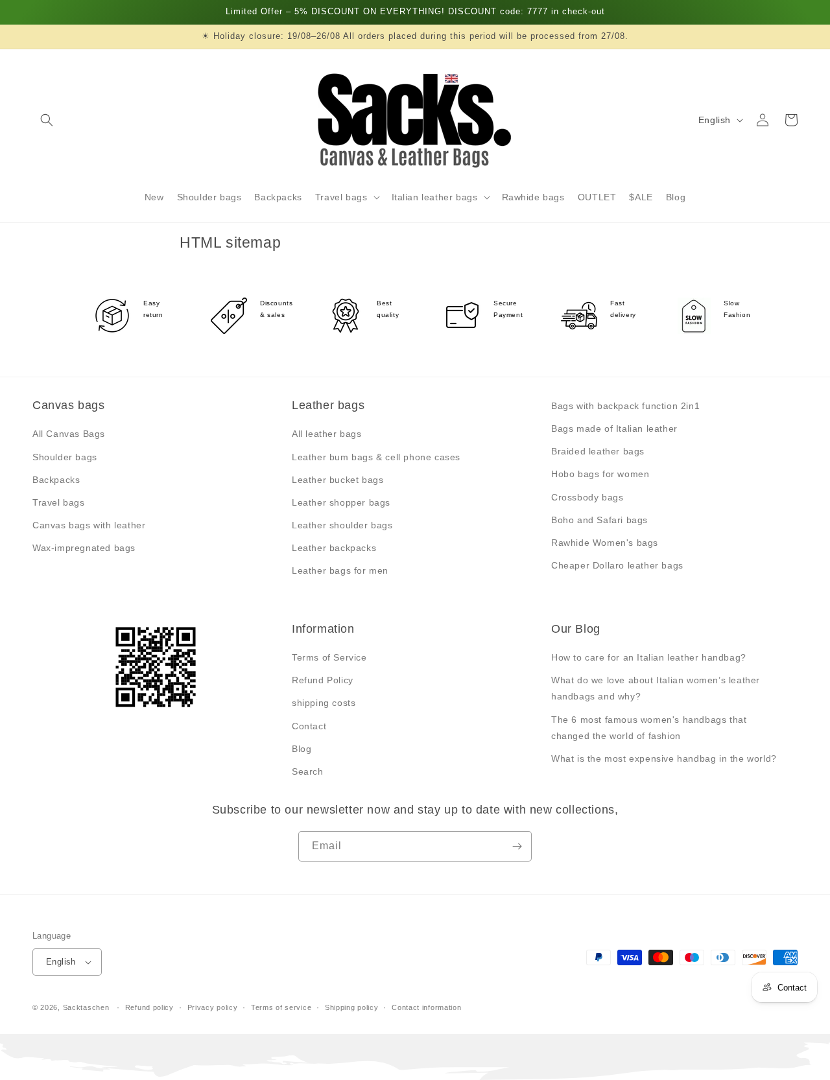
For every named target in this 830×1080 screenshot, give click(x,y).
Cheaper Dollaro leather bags (617, 565)
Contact (309, 726)
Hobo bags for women (600, 474)
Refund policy (149, 1007)
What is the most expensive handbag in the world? (664, 758)
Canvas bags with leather (88, 525)
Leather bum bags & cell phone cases (376, 457)
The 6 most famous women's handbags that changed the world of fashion (648, 727)
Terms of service (281, 1007)
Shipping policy (352, 1007)
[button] (46, 120)
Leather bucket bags (337, 480)
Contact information (426, 1007)
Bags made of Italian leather (614, 428)
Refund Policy (322, 680)
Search (308, 771)
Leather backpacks (334, 548)
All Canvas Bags (68, 433)
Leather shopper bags (341, 502)
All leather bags (327, 433)
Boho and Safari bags (599, 520)
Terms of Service (329, 657)
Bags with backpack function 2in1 (625, 406)
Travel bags (58, 502)
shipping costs (323, 703)
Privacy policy (212, 1007)
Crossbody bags (587, 497)
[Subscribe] (517, 846)
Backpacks (56, 480)
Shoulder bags (64, 457)
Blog (301, 749)
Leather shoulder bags (342, 525)
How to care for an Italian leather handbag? (648, 657)
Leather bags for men (340, 570)
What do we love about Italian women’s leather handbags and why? (655, 688)
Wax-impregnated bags (84, 548)
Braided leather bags (598, 451)
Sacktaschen (86, 1007)
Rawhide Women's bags (604, 542)
